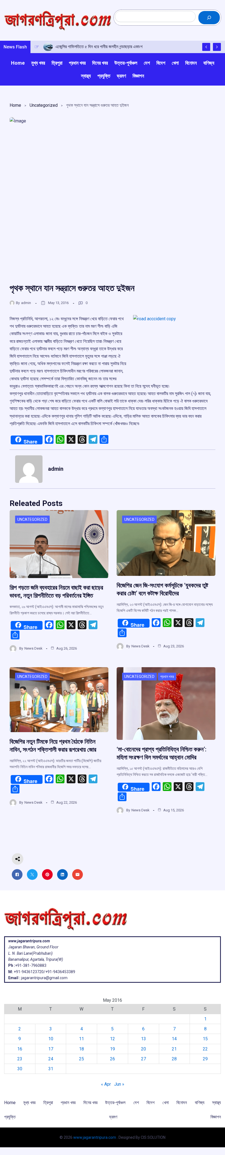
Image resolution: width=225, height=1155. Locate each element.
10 (50, 1038)
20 (143, 1049)
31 (50, 1068)
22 (205, 1049)
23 (19, 1058)
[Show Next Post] (217, 47)
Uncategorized (44, 105)
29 (205, 1058)
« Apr (106, 1084)
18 (81, 1049)
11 (81, 1038)
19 (112, 1049)
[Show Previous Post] (206, 47)
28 (174, 1058)
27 (143, 1058)
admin (26, 303)
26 (112, 1058)
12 (112, 1038)
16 (19, 1049)
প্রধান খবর (167, 676)
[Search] (209, 17)
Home (15, 105)
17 (50, 1049)
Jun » (119, 1084)
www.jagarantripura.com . (95, 1137)
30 (19, 1068)
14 (174, 1038)
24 (50, 1058)
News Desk (33, 648)
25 (81, 1058)
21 (174, 1049)
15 (205, 1038)
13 (143, 1038)
